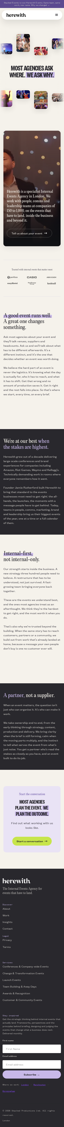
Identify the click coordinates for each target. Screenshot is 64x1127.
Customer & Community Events (22, 1000)
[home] (16, 15)
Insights (7, 922)
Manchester (39, 1084)
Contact (8, 928)
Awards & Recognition (16, 993)
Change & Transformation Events (23, 973)
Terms (7, 947)
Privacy (7, 940)
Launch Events (12, 980)
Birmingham (9, 1091)
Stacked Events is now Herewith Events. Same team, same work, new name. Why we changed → (32, 3)
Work (6, 915)
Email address (10, 1056)
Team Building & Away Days (20, 986)
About (6, 908)
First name (8, 1040)
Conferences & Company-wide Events (26, 966)
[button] (57, 15)
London (25, 1084)
